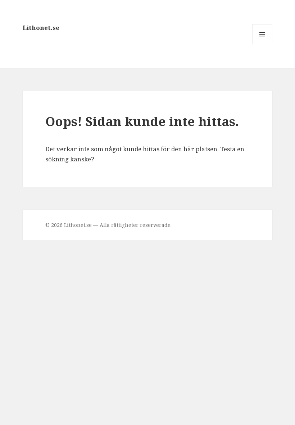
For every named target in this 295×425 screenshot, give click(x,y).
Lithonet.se (41, 27)
